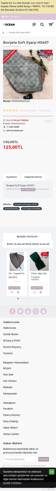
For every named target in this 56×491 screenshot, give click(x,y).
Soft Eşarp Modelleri (31, 208)
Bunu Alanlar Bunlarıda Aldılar (28, 244)
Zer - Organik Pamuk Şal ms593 (17, 273)
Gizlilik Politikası (12, 482)
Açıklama (11, 177)
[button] (18, 298)
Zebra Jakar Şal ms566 (40, 273)
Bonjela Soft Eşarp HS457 (25, 204)
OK (51, 472)
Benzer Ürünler (27, 236)
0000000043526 (11, 208)
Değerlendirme (33, 177)
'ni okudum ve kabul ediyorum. (26, 466)
